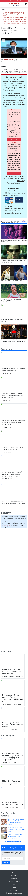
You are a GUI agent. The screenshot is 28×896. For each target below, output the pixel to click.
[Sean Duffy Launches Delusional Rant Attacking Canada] (12, 714)
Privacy (14, 884)
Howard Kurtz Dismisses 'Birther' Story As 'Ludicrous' (13, 30)
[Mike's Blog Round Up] (12, 772)
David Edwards (6, 762)
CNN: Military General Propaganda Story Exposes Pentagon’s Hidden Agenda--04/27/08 (12, 395)
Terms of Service (6, 525)
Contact (14, 879)
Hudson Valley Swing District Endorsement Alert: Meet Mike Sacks (16, 829)
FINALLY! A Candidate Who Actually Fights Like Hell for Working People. (15, 836)
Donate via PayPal (19, 200)
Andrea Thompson (6, 704)
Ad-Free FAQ (21, 181)
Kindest (9, 204)
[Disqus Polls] (14, 548)
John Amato (5, 729)
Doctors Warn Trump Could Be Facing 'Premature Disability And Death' (12, 698)
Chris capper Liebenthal (8, 676)
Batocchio (4, 784)
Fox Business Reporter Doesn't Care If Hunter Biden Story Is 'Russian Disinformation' (13, 422)
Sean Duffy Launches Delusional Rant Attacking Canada (12, 724)
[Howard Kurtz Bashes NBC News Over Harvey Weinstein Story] (14, 359)
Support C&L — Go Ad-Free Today (14, 1)
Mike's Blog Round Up (11, 781)
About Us (14, 876)
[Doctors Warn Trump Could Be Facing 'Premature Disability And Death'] (12, 686)
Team (14, 873)
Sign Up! (6, 862)
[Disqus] (14, 586)
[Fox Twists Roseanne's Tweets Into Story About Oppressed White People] (14, 491)
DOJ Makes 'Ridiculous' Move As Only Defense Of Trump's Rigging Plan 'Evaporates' (12, 756)
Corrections (14, 890)
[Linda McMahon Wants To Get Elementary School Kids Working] (12, 660)
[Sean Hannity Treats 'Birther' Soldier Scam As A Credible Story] (14, 437)
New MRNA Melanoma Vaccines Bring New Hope (12, 803)
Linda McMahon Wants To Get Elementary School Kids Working (12, 671)
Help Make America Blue (13, 842)
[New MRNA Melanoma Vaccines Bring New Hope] (12, 793)
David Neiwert (8, 60)
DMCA (14, 887)
